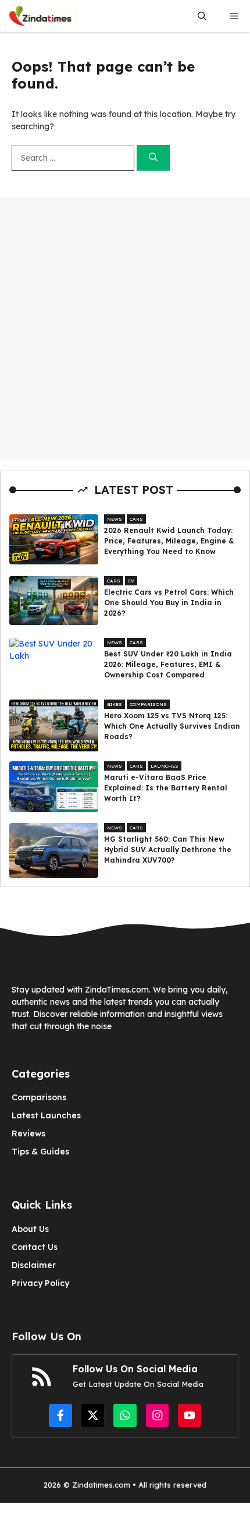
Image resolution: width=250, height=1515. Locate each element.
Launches (164, 766)
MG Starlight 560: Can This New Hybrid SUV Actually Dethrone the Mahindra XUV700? (167, 849)
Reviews (28, 1133)
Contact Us (35, 1247)
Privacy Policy (40, 1283)
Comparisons (148, 704)
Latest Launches (46, 1115)
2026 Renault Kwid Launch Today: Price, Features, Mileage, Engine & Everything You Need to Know (169, 541)
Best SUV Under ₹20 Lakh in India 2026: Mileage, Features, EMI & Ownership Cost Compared (168, 664)
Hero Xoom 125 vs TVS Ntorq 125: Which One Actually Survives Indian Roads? (172, 726)
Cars (136, 519)
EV (131, 581)
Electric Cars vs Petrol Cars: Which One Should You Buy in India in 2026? (169, 602)
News (114, 519)
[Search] (153, 158)
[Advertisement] (125, 328)
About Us (30, 1229)
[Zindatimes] (41, 16)
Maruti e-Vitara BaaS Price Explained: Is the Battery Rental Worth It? (165, 788)
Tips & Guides (40, 1151)
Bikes (114, 704)
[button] (202, 16)
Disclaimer (34, 1265)
